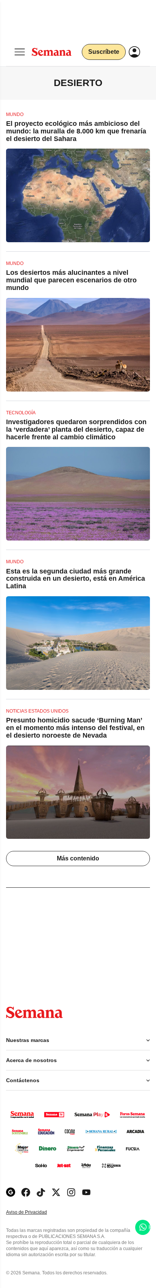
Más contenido (78, 858)
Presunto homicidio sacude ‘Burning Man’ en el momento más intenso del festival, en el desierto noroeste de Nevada (75, 727)
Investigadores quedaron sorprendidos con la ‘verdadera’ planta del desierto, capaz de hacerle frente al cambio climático (76, 429)
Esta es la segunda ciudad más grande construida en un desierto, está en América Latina (75, 578)
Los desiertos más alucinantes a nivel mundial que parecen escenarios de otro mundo (71, 280)
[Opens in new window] (25, 1192)
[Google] (10, 1192)
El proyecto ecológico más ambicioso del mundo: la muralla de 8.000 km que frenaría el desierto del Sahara (76, 131)
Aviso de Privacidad (34, 1212)
